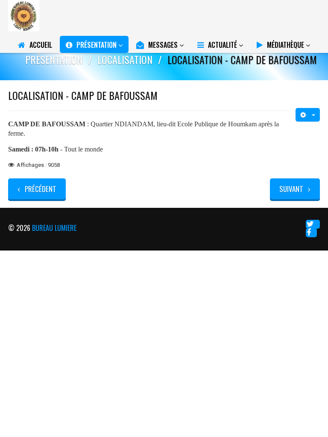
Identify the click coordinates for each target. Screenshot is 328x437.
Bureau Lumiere (54, 228)
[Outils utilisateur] (308, 115)
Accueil (40, 45)
